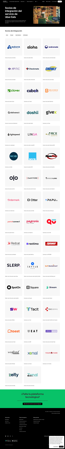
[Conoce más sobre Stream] (51, 287)
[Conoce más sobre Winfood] (13, 352)
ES (44, 1)
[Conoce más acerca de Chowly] (51, 68)
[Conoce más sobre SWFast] (13, 309)
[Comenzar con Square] (32, 287)
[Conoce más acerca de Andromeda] (51, 46)
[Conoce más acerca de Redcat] (13, 243)
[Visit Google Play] (8, 441)
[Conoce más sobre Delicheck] (51, 90)
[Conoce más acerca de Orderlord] (51, 178)
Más (35, 1)
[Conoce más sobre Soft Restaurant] (51, 265)
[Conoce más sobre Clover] (13, 90)
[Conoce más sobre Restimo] (32, 243)
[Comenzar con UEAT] (32, 331)
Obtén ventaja (48, 1)
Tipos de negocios (29, 1)
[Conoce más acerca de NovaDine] (51, 156)
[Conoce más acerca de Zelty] (13, 374)
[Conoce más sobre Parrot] (13, 221)
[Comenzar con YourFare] (51, 352)
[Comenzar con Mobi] (13, 156)
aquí (59, 443)
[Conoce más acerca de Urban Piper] (51, 331)
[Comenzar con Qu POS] (51, 221)
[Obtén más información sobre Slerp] (13, 265)
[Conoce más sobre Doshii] (32, 112)
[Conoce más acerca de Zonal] (32, 374)
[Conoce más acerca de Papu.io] (51, 199)
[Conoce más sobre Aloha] (32, 46)
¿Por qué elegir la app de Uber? (14, 1)
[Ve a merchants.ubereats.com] (5, 1)
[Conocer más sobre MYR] (32, 156)
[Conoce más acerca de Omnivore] (32, 178)
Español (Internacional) (49, 436)
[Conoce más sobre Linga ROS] (32, 134)
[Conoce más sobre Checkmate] (32, 68)
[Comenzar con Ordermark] (13, 199)
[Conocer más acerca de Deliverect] (13, 112)
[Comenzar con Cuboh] (32, 90)
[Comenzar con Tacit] (32, 309)
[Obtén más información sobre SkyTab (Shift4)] (32, 265)
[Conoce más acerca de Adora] (13, 46)
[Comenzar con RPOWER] (51, 243)
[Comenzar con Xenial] (32, 352)
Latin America (18, 35)
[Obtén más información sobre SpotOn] (13, 287)
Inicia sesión (55, 1)
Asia (7, 35)
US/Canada (25, 35)
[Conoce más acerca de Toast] (13, 331)
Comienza (59, 1)
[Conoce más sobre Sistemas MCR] (51, 134)
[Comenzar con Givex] (51, 112)
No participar (56, 446)
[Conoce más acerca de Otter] (32, 199)
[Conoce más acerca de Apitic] (13, 68)
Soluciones (22, 1)
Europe (11, 35)
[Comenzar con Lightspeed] (13, 134)
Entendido (61, 446)
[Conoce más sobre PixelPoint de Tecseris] (51, 309)
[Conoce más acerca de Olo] (13, 178)
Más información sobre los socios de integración (32, 403)
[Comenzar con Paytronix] (32, 221)
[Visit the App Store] (15, 441)
